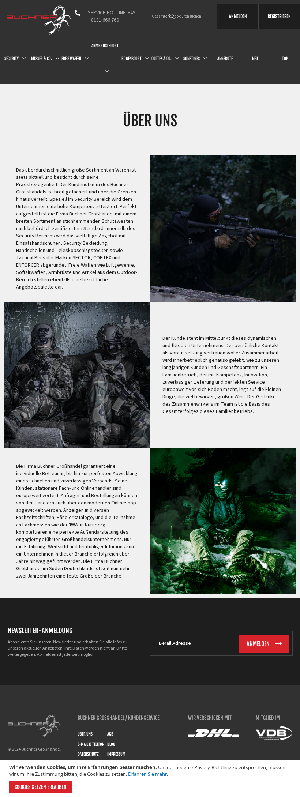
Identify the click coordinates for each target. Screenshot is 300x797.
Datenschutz (88, 754)
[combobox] (182, 16)
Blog (111, 744)
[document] (151, 778)
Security (11, 58)
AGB (110, 734)
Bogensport (131, 58)
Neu (255, 58)
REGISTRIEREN (279, 16)
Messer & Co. (41, 58)
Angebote (225, 58)
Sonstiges (191, 58)
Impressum (116, 754)
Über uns (85, 734)
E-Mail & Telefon (91, 744)
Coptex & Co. (161, 58)
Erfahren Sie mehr (147, 774)
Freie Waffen (71, 58)
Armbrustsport (105, 45)
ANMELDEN (238, 16)
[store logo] (39, 20)
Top (285, 58)
